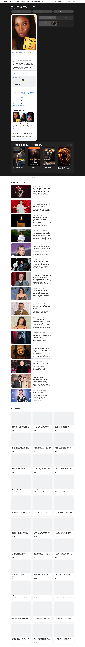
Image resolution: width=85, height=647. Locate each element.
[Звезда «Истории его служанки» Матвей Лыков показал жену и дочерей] (21, 634)
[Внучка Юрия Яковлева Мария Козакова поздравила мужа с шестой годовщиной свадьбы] (64, 443)
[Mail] (2, 1)
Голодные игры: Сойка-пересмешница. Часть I (64, 169)
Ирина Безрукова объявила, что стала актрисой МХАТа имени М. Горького (42, 204)
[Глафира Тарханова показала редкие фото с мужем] (42, 422)
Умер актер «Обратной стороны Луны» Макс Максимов (40, 219)
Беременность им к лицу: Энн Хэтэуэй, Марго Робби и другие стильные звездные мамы (42, 233)
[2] (16, 82)
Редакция (32, 646)
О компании (6, 646)
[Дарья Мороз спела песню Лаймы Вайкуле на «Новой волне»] (42, 591)
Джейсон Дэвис (28, 95)
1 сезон (15, 123)
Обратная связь (79, 646)
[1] (14, 82)
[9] (31, 82)
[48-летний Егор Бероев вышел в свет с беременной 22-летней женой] (64, 612)
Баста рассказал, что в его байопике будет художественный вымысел (41, 189)
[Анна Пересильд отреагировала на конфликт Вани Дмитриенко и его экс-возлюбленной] (21, 506)
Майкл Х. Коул (24, 93)
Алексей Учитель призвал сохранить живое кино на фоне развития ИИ (41, 364)
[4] (20, 82)
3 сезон (29, 123)
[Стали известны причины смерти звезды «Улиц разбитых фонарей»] (42, 506)
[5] (23, 82)
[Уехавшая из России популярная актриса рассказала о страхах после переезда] (42, 443)
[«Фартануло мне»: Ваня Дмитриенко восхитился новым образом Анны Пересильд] (21, 591)
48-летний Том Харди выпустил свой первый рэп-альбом (42, 306)
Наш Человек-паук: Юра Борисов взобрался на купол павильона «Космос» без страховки (42, 262)
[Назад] (68, 145)
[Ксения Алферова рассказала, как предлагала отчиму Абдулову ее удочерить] (21, 443)
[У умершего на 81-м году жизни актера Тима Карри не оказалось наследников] (64, 570)
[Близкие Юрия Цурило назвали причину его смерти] (21, 485)
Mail (2, 646)
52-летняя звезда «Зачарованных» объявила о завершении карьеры (42, 321)
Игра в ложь (31, 167)
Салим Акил (23, 90)
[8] (29, 82)
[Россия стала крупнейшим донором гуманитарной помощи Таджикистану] (42, 634)
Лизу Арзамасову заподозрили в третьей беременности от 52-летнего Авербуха (40, 379)
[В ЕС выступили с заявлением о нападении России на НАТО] (64, 528)
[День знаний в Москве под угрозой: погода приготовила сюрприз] (21, 570)
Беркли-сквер (47, 167)
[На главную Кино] (5, 1)
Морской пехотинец (18, 167)
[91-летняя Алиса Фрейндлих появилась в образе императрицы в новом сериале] (21, 549)
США (22, 97)
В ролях (14, 92)
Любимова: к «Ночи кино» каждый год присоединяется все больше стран (42, 350)
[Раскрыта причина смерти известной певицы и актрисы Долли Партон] (21, 464)
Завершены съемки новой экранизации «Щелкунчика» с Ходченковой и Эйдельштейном (42, 335)
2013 (13, 52)
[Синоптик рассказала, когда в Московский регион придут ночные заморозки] (42, 570)
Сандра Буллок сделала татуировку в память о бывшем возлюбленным (40, 291)
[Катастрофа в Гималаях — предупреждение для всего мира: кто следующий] (64, 506)
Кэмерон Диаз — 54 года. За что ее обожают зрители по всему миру (42, 248)
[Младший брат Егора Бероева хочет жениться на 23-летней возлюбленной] (64, 634)
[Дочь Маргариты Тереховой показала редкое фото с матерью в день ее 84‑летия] (21, 422)
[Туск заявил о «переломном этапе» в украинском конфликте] (64, 591)
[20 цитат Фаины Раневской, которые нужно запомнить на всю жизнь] (64, 549)
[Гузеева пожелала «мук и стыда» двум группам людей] (64, 485)
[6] (25, 82)
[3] (18, 82)
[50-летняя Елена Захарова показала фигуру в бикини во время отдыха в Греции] (21, 612)
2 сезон (22, 123)
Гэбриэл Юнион (24, 92)
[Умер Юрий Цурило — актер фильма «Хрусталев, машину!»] (42, 549)
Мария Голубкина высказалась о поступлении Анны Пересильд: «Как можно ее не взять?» (42, 394)
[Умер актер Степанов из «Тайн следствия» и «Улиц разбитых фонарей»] (42, 612)
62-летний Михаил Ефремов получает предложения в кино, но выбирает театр (42, 277)
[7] (27, 82)
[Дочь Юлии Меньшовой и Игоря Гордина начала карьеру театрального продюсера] (42, 485)
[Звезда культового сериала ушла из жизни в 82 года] (42, 464)
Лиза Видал (31, 92)
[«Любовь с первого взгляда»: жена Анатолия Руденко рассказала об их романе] (64, 422)
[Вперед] (71, 145)
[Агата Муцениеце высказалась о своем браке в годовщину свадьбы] (64, 464)
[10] (34, 82)
